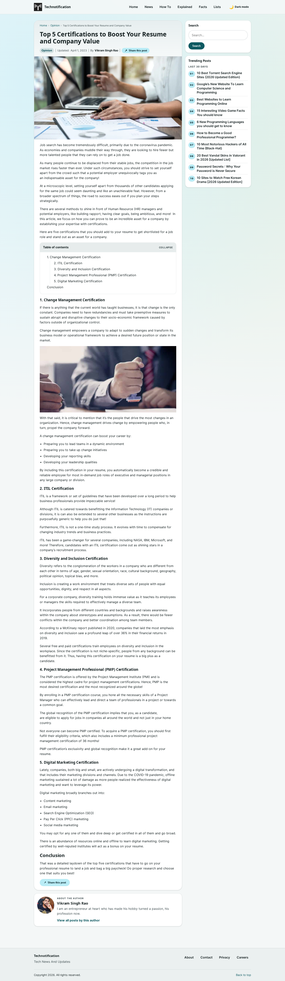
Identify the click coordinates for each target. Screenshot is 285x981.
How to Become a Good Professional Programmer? (216, 135)
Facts (203, 7)
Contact (206, 957)
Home (133, 7)
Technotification (57, 7)
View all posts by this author (78, 920)
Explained (185, 7)
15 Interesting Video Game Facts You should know (221, 113)
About (189, 957)
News (149, 7)
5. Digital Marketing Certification (78, 281)
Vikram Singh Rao (106, 50)
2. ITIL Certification (68, 263)
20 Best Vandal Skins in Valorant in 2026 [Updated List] (221, 157)
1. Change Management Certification (74, 257)
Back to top (243, 975)
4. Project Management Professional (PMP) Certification (95, 275)
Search (196, 45)
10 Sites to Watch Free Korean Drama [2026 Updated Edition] (219, 180)
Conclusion (55, 287)
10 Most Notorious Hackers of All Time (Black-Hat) (221, 146)
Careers (242, 957)
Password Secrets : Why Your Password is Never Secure (218, 169)
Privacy (224, 957)
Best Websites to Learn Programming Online (214, 102)
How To (165, 7)
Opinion (46, 50)
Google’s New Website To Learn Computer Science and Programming (220, 88)
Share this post (136, 50)
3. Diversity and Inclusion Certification (82, 269)
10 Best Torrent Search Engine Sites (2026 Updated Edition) (219, 75)
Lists (217, 7)
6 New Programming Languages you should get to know (220, 124)
